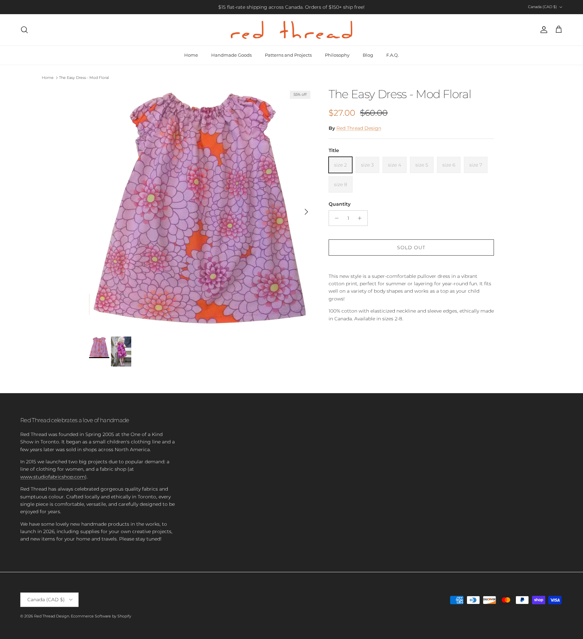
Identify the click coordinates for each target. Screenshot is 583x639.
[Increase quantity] (361, 218)
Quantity (340, 204)
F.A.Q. (392, 55)
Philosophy (337, 55)
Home (191, 55)
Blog (368, 55)
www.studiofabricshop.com (52, 477)
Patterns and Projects (288, 55)
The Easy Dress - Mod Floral (84, 77)
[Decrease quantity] (335, 218)
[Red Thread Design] (291, 30)
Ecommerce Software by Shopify (101, 616)
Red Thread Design (358, 128)
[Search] (24, 30)
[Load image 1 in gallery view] (201, 208)
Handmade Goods (231, 55)
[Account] (542, 30)
